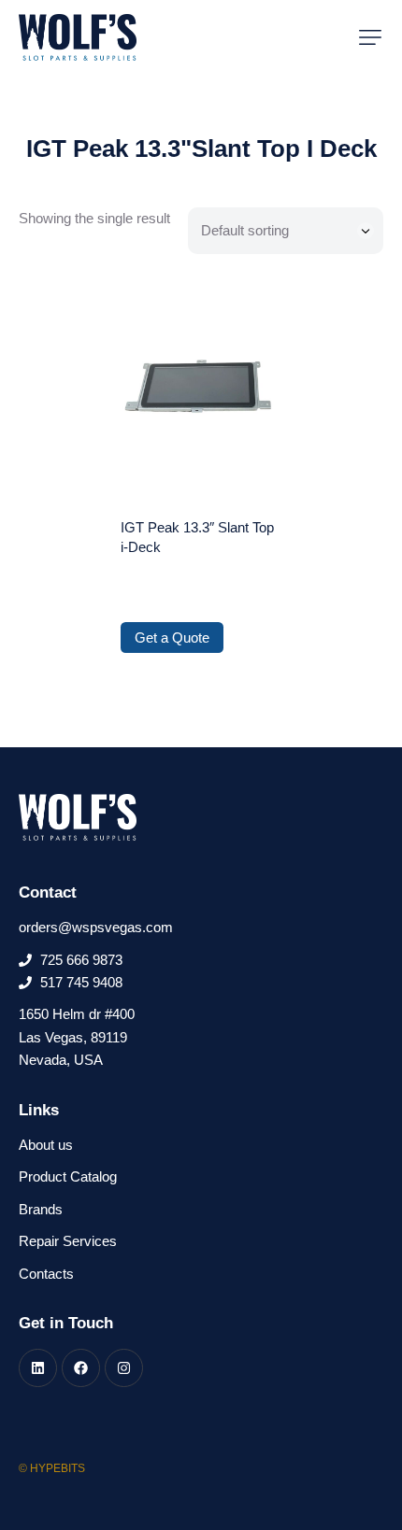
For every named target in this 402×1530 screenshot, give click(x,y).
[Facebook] (81, 1368)
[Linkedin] (38, 1368)
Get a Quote (172, 637)
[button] (370, 37)
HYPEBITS (57, 1468)
